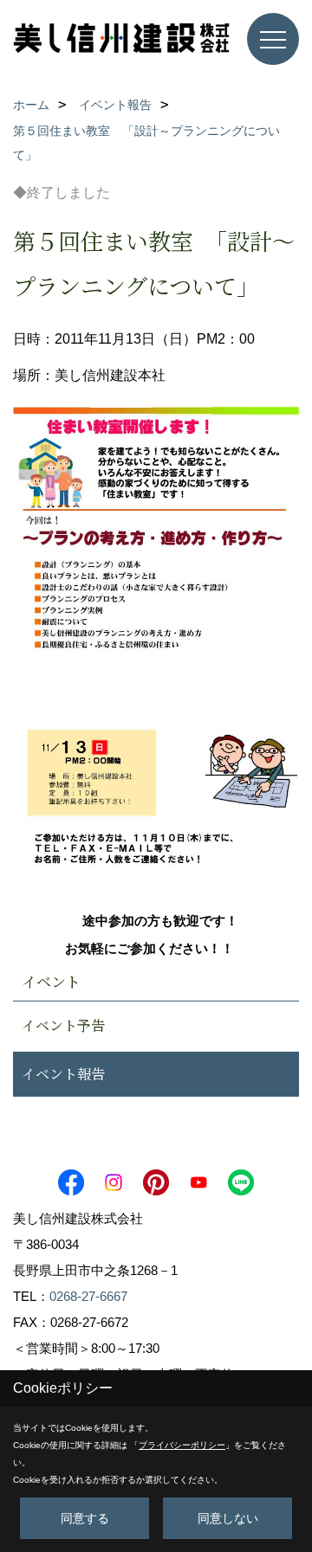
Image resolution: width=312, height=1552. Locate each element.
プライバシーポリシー (182, 1445)
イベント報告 (63, 1074)
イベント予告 (63, 1025)
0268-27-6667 (88, 1296)
